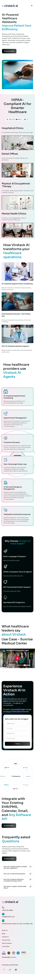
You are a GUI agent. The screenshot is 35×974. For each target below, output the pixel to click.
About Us (4, 930)
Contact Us (5, 937)
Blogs (3, 933)
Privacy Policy (6, 940)
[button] (31, 5)
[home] (15, 5)
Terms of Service (7, 943)
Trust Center (5, 946)
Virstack (13, 957)
